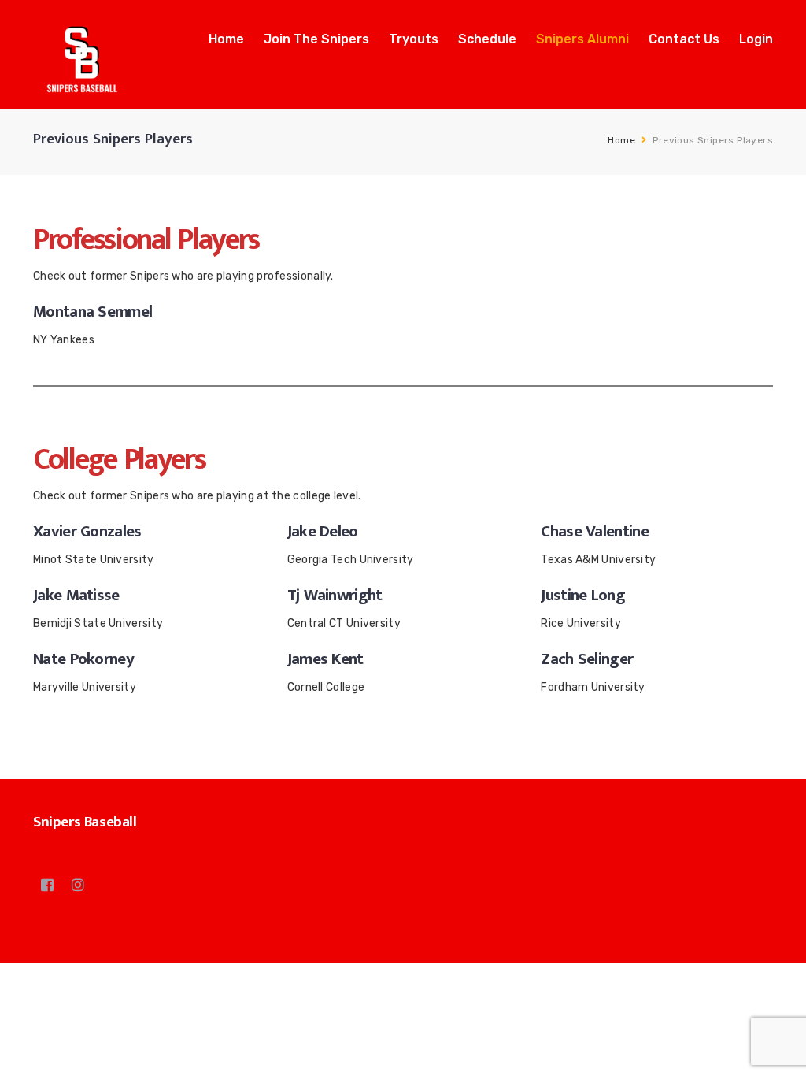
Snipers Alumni (582, 39)
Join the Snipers (316, 39)
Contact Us (684, 39)
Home (226, 39)
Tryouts (413, 39)
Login (756, 39)
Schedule (487, 39)
